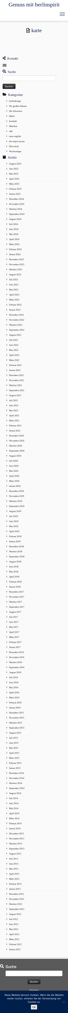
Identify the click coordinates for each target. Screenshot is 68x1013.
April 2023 (14, 294)
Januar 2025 (15, 194)
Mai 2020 (13, 471)
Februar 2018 (15, 581)
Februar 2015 (15, 763)
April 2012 (14, 934)
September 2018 (16, 556)
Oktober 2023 (15, 269)
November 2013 (16, 838)
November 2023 (16, 264)
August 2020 (15, 455)
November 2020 (16, 440)
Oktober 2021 (15, 385)
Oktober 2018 (15, 551)
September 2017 (16, 607)
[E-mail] (5, 65)
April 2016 (14, 692)
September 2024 (16, 214)
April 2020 (14, 476)
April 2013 (14, 874)
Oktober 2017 (15, 602)
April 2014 (14, 813)
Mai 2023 (13, 289)
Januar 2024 (15, 254)
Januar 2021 (15, 430)
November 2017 (16, 597)
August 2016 (15, 672)
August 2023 (15, 274)
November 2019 (16, 496)
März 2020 (14, 481)
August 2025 (15, 163)
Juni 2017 (13, 622)
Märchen (13, 126)
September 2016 (16, 667)
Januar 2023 (15, 309)
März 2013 (14, 879)
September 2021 (16, 390)
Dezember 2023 (16, 259)
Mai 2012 (13, 929)
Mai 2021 (13, 410)
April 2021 (14, 415)
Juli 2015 (13, 738)
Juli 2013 (13, 858)
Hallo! (12, 116)
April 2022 (14, 355)
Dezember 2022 (16, 314)
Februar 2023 (15, 304)
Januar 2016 (15, 707)
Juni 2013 (13, 863)
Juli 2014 (13, 798)
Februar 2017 (15, 642)
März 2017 (14, 637)
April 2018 (14, 576)
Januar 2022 (15, 370)
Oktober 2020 (15, 445)
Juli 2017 (13, 617)
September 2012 (16, 909)
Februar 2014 (15, 823)
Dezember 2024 (16, 199)
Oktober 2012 (15, 904)
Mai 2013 (13, 868)
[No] (63, 1002)
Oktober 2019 (15, 501)
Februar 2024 (15, 249)
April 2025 (14, 178)
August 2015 (15, 732)
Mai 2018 (13, 571)
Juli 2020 (13, 461)
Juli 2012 (13, 919)
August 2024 (15, 219)
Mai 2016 (13, 687)
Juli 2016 (13, 677)
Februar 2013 (15, 884)
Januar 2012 (15, 949)
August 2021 (15, 395)
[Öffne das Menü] (62, 14)
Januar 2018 (15, 586)
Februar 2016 (15, 702)
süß (10, 131)
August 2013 (15, 853)
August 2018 (15, 561)
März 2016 (14, 697)
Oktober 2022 (15, 325)
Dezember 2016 (16, 652)
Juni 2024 (13, 229)
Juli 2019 (13, 516)
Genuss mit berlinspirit (34, 4)
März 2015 (14, 758)
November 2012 (16, 899)
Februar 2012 (15, 944)
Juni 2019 (13, 521)
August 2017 (15, 612)
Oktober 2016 (15, 662)
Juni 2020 (13, 466)
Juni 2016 (13, 682)
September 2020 (16, 450)
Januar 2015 (15, 768)
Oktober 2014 (15, 783)
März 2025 (14, 184)
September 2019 (16, 506)
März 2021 (14, 420)
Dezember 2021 (16, 375)
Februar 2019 (15, 536)
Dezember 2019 (16, 491)
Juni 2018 (13, 566)
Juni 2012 (13, 924)
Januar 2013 (15, 889)
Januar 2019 (15, 541)
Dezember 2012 (16, 894)
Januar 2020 (15, 486)
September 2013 (16, 848)
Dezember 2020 (16, 435)
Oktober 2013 (15, 843)
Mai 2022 (13, 350)
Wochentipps (15, 151)
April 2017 (14, 632)
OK (34, 1007)
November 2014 (16, 778)
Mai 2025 (13, 173)
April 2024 (14, 239)
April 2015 (14, 753)
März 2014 (14, 818)
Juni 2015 (13, 743)
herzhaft (13, 121)
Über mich (14, 146)
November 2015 (16, 717)
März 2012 (14, 939)
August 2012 (15, 914)
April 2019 (14, 531)
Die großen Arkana (18, 106)
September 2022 (16, 330)
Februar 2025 (15, 189)
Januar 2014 (15, 828)
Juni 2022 (13, 345)
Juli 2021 (13, 400)
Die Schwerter (15, 111)
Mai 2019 (13, 526)
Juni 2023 (13, 284)
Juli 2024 (13, 224)
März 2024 (14, 244)
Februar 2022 (15, 365)
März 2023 (14, 299)
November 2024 (16, 204)
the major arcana (17, 141)
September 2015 (16, 727)
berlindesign (15, 101)
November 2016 (16, 657)
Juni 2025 (13, 168)
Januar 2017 (15, 647)
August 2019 (15, 511)
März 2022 (14, 360)
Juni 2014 (13, 803)
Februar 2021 (15, 425)
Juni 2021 (13, 405)
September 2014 (16, 788)
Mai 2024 (13, 234)
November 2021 (16, 380)
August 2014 (15, 793)
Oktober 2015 (15, 722)
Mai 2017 (13, 627)
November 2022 (16, 320)
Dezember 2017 (16, 591)
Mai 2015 (13, 748)
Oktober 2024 (15, 209)
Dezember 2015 (16, 712)
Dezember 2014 (16, 773)
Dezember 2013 (16, 833)
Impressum (34, 990)
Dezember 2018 (16, 546)
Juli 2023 (13, 279)
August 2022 (15, 335)
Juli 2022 (13, 340)
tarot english (15, 136)
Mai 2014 (13, 808)
